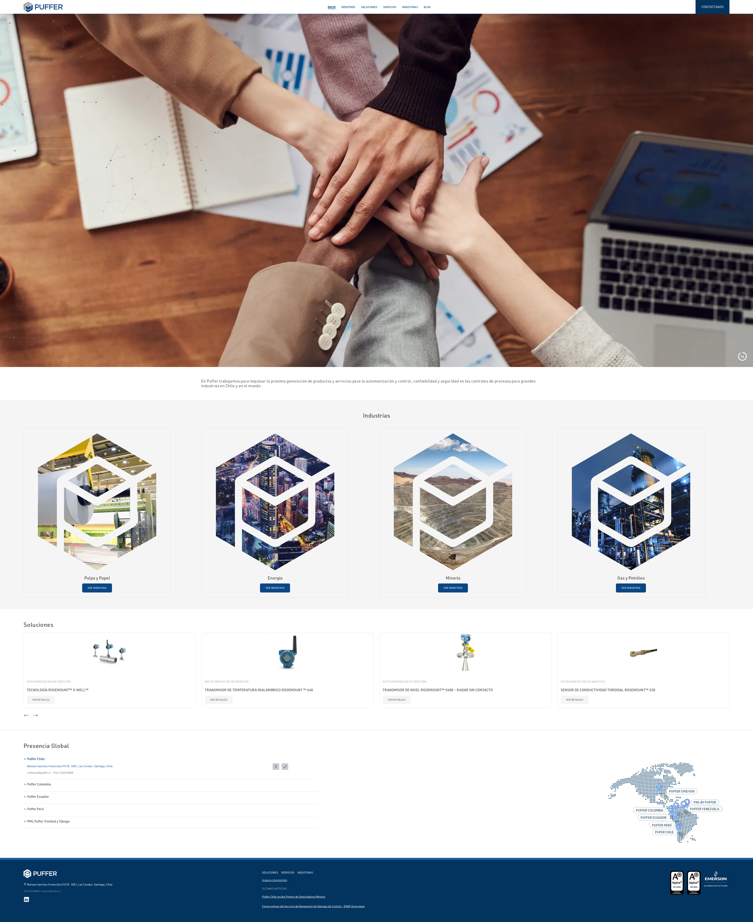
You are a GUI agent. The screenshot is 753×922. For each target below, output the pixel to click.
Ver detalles (41, 699)
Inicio (332, 7)
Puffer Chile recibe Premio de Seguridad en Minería (293, 896)
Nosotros (348, 7)
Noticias (15, 203)
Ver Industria (97, 587)
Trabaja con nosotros (274, 880)
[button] (8, 219)
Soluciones (369, 7)
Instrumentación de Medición (49, 681)
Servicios (389, 7)
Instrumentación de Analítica (583, 681)
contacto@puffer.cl (39, 772)
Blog (427, 7)
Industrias (410, 7)
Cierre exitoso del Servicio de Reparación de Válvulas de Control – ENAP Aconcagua (313, 906)
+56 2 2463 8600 (63, 772)
